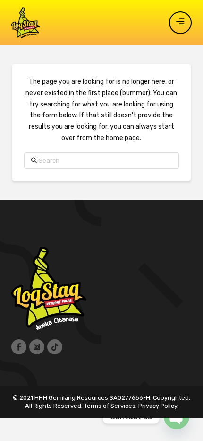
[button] (180, 22)
